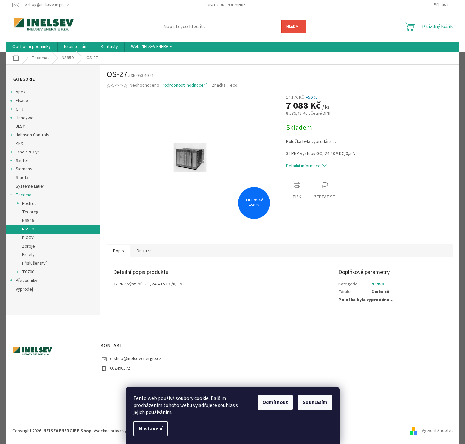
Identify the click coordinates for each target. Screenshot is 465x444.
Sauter (22, 161)
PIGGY (28, 238)
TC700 (28, 272)
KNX (19, 143)
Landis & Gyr (27, 152)
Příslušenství (34, 263)
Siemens (24, 169)
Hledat (293, 26)
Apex (20, 92)
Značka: (224, 85)
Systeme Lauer (30, 186)
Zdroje (28, 246)
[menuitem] (31, 47)
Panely (28, 255)
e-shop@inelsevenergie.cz (135, 358)
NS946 (28, 220)
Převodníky (26, 280)
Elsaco (22, 100)
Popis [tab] (118, 251)
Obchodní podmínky (225, 5)
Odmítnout (275, 402)
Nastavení (150, 428)
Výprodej (24, 289)
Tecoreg (30, 212)
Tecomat (24, 195)
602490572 (120, 368)
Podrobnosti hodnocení (184, 85)
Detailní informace (303, 166)
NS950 (28, 229)
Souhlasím (315, 402)
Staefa (22, 178)
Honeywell (25, 118)
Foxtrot (29, 203)
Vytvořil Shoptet (437, 431)
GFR (19, 109)
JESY (20, 126)
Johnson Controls (32, 135)
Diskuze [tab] (144, 251)
